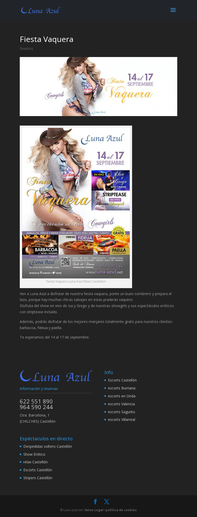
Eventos (26, 48)
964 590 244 (36, 407)
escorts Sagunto (121, 411)
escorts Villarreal (121, 419)
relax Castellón (35, 461)
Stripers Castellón (37, 477)
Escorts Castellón (122, 380)
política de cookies (121, 510)
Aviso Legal (94, 510)
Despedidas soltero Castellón (47, 446)
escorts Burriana (121, 388)
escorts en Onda (121, 396)
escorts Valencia (121, 403)
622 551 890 (36, 401)
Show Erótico (34, 454)
